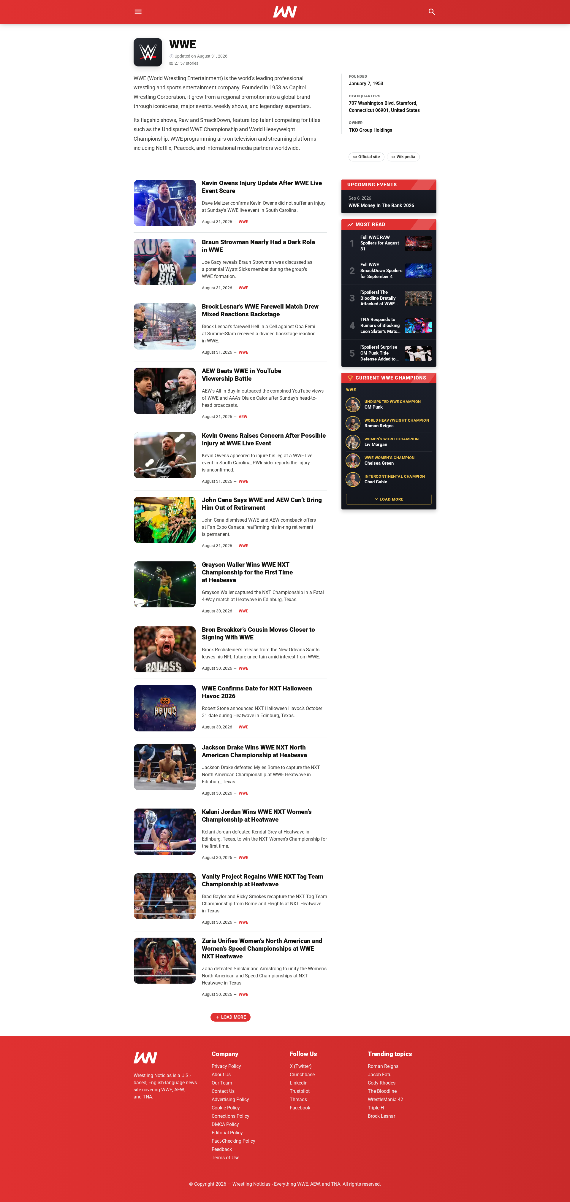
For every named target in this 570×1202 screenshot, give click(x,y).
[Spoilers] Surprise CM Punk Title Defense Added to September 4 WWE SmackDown (378, 353)
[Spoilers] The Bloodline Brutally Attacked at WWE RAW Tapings (378, 298)
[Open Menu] (138, 11)
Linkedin (299, 1083)
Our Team (222, 1083)
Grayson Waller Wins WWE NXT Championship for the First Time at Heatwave (247, 572)
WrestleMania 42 (385, 1099)
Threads (298, 1099)
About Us (221, 1074)
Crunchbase (302, 1074)
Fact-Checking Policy (233, 1141)
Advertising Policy (230, 1099)
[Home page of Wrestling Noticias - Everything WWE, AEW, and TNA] (285, 11)
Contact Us (223, 1091)
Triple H (376, 1108)
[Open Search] (432, 11)
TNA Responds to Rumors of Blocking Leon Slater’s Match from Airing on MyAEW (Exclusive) (380, 326)
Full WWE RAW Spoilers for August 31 (379, 243)
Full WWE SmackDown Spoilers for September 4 (381, 270)
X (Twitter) (301, 1066)
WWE (243, 221)
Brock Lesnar (381, 1116)
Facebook (300, 1108)
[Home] (145, 1058)
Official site (369, 156)
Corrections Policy (230, 1116)
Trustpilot (300, 1091)
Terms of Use (225, 1157)
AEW (243, 416)
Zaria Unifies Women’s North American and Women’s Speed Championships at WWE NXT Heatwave (262, 948)
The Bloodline (382, 1091)
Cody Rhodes (381, 1083)
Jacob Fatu (380, 1074)
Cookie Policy (226, 1108)
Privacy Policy (226, 1066)
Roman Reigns (383, 1066)
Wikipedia (406, 156)
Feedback (222, 1149)
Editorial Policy (227, 1133)
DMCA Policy (225, 1124)
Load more (233, 1017)
